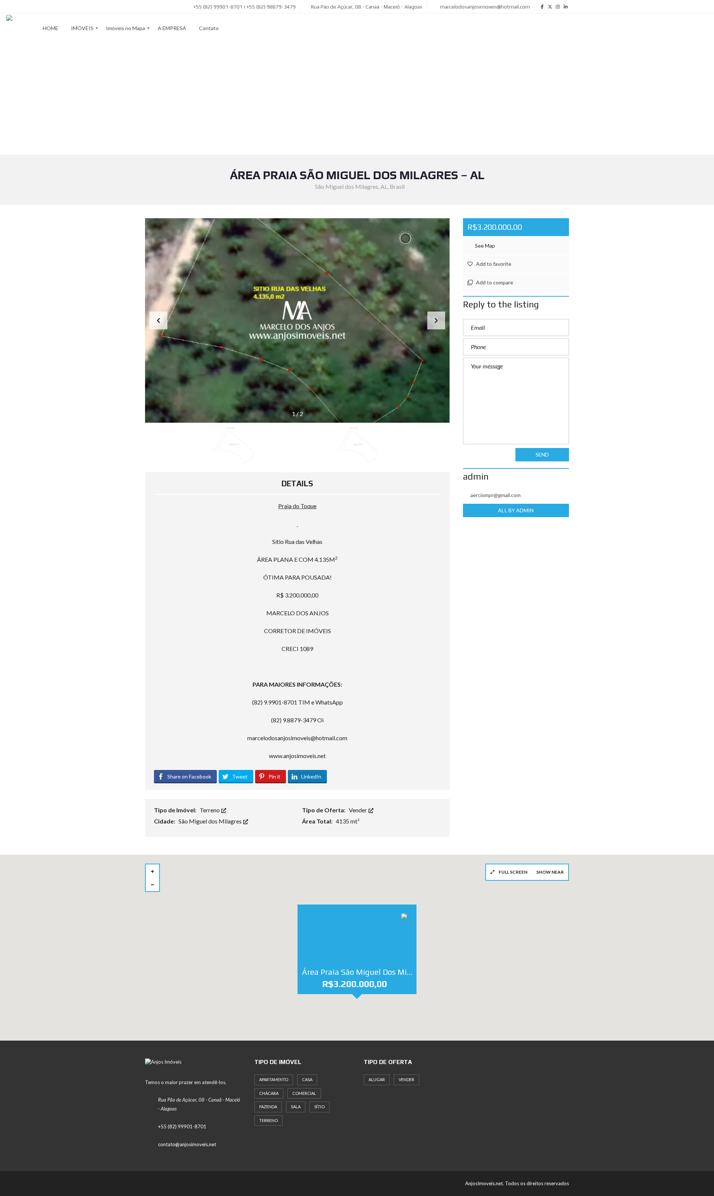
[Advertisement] (357, 99)
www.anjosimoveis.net (297, 755)
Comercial (304, 1093)
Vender (358, 809)
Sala (295, 1106)
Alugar (377, 1079)
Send (542, 454)
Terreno (210, 809)
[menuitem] (50, 28)
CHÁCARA (269, 1093)
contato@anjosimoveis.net (187, 1144)
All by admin (516, 510)
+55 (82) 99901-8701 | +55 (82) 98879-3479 (244, 7)
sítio (319, 1106)
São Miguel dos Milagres (210, 821)
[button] (436, 320)
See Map (484, 245)
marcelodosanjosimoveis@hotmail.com (484, 7)
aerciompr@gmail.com (495, 495)
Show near (550, 872)
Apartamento (273, 1079)
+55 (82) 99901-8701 (182, 1126)
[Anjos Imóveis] (9, 28)
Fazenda (268, 1106)
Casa (307, 1079)
